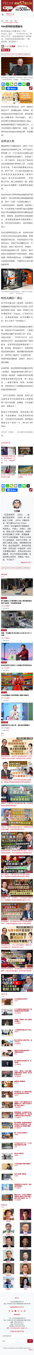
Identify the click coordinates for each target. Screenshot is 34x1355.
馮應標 (16, 1155)
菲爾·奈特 (26, 54)
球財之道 (6, 50)
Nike (8, 54)
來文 (15, 1054)
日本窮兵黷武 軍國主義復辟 (22, 1163)
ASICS (14, 54)
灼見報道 (4, 630)
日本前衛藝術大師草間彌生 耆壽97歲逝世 (15, 695)
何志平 (16, 1000)
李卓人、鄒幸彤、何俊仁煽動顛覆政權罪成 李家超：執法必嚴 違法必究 (23, 1072)
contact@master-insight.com (18, 1328)
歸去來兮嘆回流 (19, 1153)
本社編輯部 (7, 606)
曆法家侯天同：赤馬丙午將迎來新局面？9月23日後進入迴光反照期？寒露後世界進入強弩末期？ (16, 758)
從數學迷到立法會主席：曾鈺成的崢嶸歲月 (15, 725)
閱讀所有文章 (25, 562)
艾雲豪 (12, 46)
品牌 (3, 54)
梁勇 (15, 1146)
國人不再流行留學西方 (21, 1133)
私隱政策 (31, 1349)
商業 (7, 21)
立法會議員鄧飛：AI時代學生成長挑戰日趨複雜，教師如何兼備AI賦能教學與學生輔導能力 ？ (16, 782)
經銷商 (20, 54)
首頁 (2, 21)
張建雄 (16, 1134)
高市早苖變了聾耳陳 (20, 1174)
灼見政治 (4, 598)
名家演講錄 (4, 722)
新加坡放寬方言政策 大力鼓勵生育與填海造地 (16, 665)
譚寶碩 (16, 1031)
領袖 (15, 21)
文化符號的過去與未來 (21, 999)
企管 (11, 21)
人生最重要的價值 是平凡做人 (23, 1030)
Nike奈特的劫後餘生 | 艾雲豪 (10, 22)
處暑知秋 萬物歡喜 (19, 1081)
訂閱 (30, 1341)
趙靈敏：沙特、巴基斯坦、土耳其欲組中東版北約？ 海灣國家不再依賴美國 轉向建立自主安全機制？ (17, 900)
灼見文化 (4, 692)
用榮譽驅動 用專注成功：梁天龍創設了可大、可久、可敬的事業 (8, 459)
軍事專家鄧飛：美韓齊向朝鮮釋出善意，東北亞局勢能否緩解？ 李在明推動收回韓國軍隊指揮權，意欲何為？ (17, 853)
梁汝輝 (16, 1095)
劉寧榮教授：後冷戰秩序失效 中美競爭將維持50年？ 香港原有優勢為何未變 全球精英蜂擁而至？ (16, 923)
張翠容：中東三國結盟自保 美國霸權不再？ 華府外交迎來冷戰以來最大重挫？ (23, 1103)
